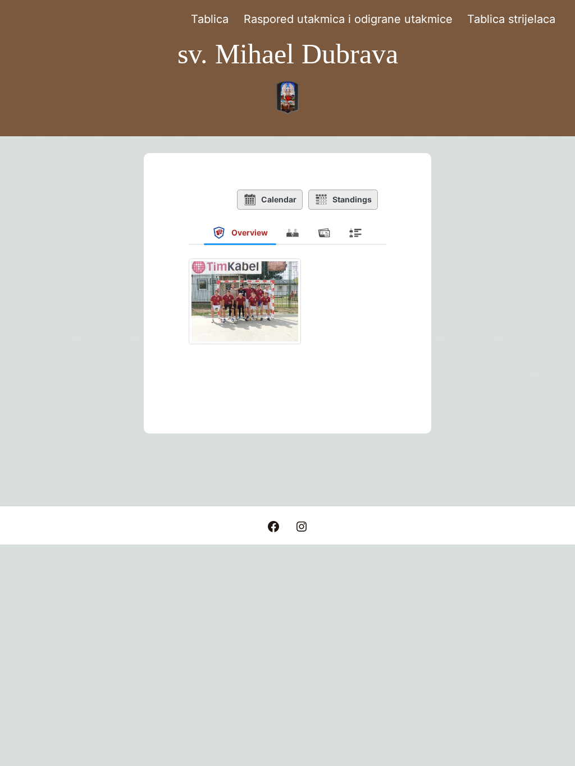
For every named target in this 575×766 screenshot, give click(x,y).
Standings (352, 199)
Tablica (210, 19)
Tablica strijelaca (511, 19)
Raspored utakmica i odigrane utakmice (348, 19)
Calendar (278, 199)
